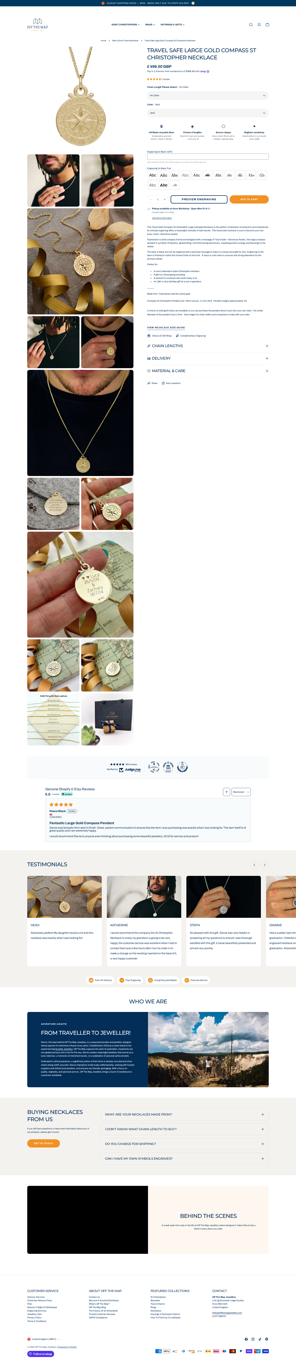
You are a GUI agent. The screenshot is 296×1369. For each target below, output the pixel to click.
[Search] (251, 24)
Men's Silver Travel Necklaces (125, 41)
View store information (162, 218)
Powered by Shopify (67, 1347)
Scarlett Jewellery (63, 1049)
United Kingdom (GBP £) (44, 1339)
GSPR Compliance (98, 1317)
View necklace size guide (166, 327)
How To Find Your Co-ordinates (166, 1317)
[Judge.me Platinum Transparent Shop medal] (154, 767)
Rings (153, 1307)
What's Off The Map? (99, 1304)
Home (103, 41)
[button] (154, 79)
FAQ (29, 1304)
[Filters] (226, 792)
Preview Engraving (199, 199)
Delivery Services (36, 1297)
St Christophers (158, 1297)
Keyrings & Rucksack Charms (165, 1314)
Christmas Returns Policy (39, 1300)
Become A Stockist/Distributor (104, 1300)
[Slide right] (265, 865)
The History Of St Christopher (103, 1311)
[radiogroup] (208, 180)
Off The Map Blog (97, 1307)
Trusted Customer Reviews (102, 1314)
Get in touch (43, 1143)
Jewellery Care (34, 1314)
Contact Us (94, 1297)
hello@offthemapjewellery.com (227, 1313)
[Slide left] (254, 865)
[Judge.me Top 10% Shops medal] (182, 767)
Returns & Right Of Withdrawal (42, 1307)
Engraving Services (36, 1311)
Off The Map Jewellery (45, 1347)
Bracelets (155, 1300)
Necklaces (156, 1311)
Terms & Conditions (36, 1321)
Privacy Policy (34, 1317)
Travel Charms (158, 1304)
